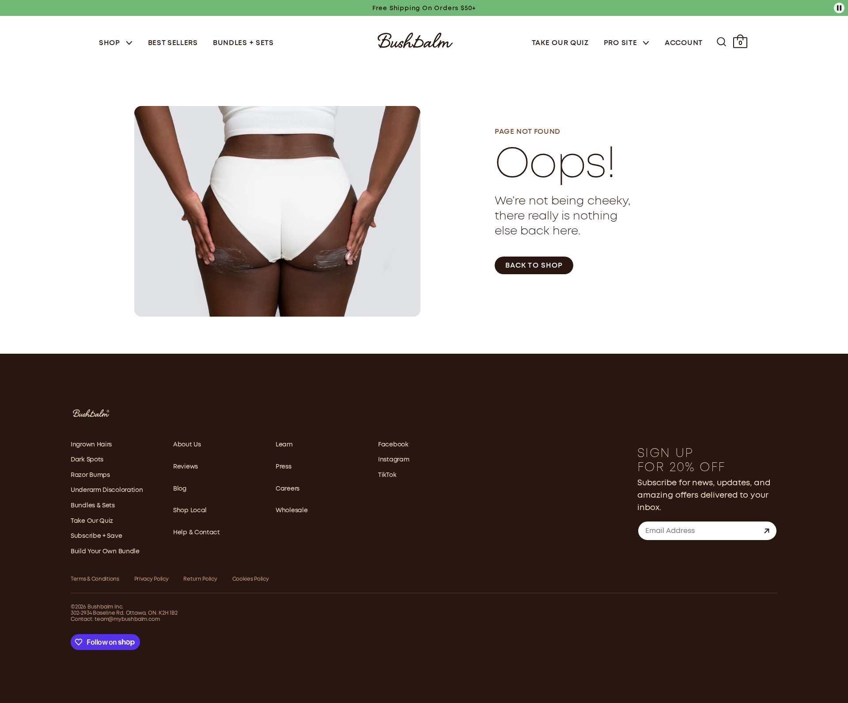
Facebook (393, 444)
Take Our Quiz (560, 43)
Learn (284, 444)
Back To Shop (534, 265)
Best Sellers (173, 43)
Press (284, 466)
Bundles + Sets (243, 43)
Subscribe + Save (96, 536)
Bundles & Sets (93, 505)
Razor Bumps (90, 475)
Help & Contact (196, 532)
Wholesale (291, 510)
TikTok (387, 475)
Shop (110, 43)
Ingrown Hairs (91, 444)
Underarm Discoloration (107, 490)
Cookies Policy (250, 579)
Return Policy (200, 579)
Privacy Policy (151, 579)
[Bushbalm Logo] (415, 39)
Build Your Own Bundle (105, 551)
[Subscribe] (766, 531)
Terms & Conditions (95, 579)
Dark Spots (87, 459)
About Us (187, 444)
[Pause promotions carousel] (839, 8)
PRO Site (621, 43)
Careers (287, 488)
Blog (179, 488)
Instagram (393, 459)
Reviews (185, 466)
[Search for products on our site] (721, 41)
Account (684, 43)
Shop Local (190, 510)
